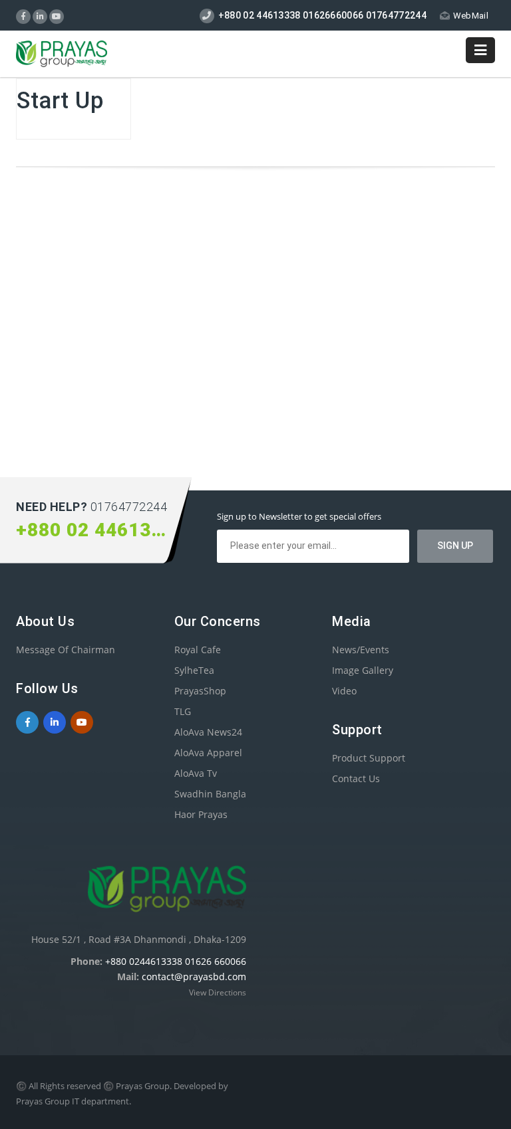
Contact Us (356, 778)
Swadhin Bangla (210, 793)
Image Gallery (362, 670)
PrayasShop (200, 690)
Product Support (368, 758)
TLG (182, 711)
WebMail (470, 16)
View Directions (217, 992)
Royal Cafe (197, 649)
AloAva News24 (208, 732)
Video (344, 690)
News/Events (360, 649)
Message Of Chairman (65, 649)
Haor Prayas (201, 814)
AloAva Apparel (208, 752)
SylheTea (194, 670)
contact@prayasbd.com (194, 976)
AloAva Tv (195, 773)
